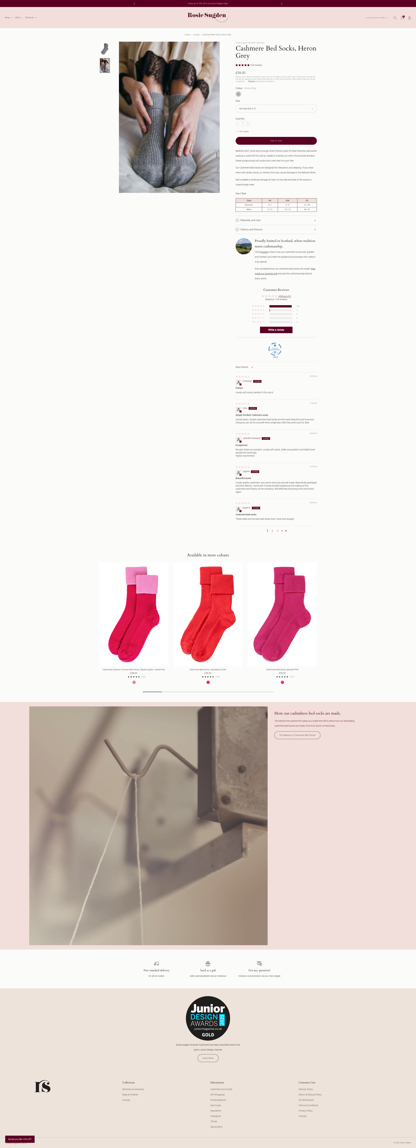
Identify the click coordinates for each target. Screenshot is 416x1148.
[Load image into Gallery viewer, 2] (105, 65)
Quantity (240, 118)
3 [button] (277, 530)
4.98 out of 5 (284, 296)
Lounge (196, 35)
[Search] (395, 17)
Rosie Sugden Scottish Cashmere (250, 43)
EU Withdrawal (306, 1100)
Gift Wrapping (217, 1094)
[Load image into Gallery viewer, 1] (105, 49)
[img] (243, 376)
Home (187, 35)
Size (238, 100)
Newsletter (215, 1110)
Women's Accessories (133, 1089)
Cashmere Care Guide (221, 1089)
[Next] (282, 3)
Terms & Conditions (308, 1105)
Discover (29, 17)
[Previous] (134, 3)
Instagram (215, 1116)
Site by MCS (216, 1127)
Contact (303, 1116)
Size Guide (215, 1105)
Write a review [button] (276, 329)
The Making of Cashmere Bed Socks (297, 735)
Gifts (17, 17)
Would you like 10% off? (20, 1139)
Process (264, 252)
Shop (7, 17)
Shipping (251, 81)
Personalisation (218, 1100)
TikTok (213, 1121)
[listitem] (208, 3)
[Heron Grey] (238, 94)
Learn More (208, 1058)
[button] (243, 65)
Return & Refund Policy (310, 1094)
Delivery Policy (306, 1089)
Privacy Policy (306, 1110)
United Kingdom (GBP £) (376, 18)
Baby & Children (130, 1094)
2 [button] (272, 530)
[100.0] (274, 349)
